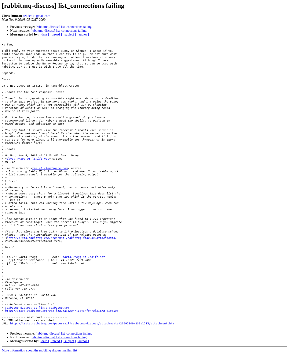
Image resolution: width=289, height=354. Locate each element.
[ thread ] (56, 34)
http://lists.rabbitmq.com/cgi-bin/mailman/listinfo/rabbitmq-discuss (61, 310)
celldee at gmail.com (36, 16)
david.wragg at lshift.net (28, 158)
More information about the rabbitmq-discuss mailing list (39, 350)
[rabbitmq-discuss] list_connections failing (64, 27)
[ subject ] (69, 34)
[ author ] (83, 34)
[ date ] (44, 34)
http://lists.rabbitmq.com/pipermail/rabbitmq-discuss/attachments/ (62, 237)
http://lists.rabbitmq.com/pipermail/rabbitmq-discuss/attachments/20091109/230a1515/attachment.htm (92, 323)
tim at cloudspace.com (50, 168)
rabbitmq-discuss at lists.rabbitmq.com (37, 307)
